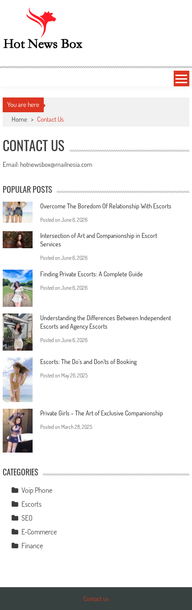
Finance (32, 545)
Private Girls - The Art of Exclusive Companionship (101, 413)
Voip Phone (36, 490)
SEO (27, 517)
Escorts (31, 504)
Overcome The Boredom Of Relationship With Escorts (105, 206)
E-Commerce (39, 531)
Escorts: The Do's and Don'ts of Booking (88, 361)
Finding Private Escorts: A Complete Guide (91, 274)
